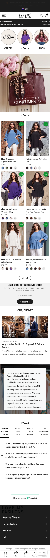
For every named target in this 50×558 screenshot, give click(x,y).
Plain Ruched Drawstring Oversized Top (11, 210)
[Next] (47, 37)
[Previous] (2, 37)
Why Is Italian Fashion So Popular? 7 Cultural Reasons (23, 346)
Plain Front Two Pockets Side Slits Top (11, 260)
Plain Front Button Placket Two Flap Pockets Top (36, 210)
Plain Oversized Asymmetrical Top (8, 160)
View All (25, 278)
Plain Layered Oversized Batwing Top (36, 260)
